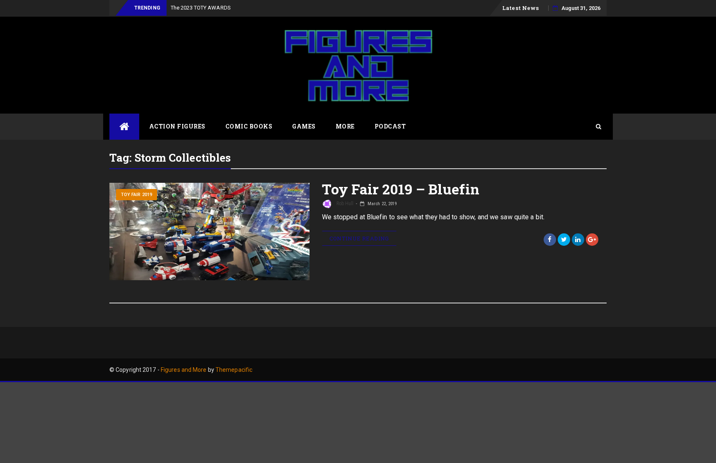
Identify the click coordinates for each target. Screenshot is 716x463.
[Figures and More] (124, 127)
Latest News (520, 8)
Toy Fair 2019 (136, 194)
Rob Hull (344, 203)
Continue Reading (359, 238)
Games (304, 126)
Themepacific (233, 369)
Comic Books (249, 126)
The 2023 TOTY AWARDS (201, 8)
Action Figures (177, 126)
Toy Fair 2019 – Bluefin (400, 188)
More (345, 126)
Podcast (390, 126)
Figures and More (184, 369)
